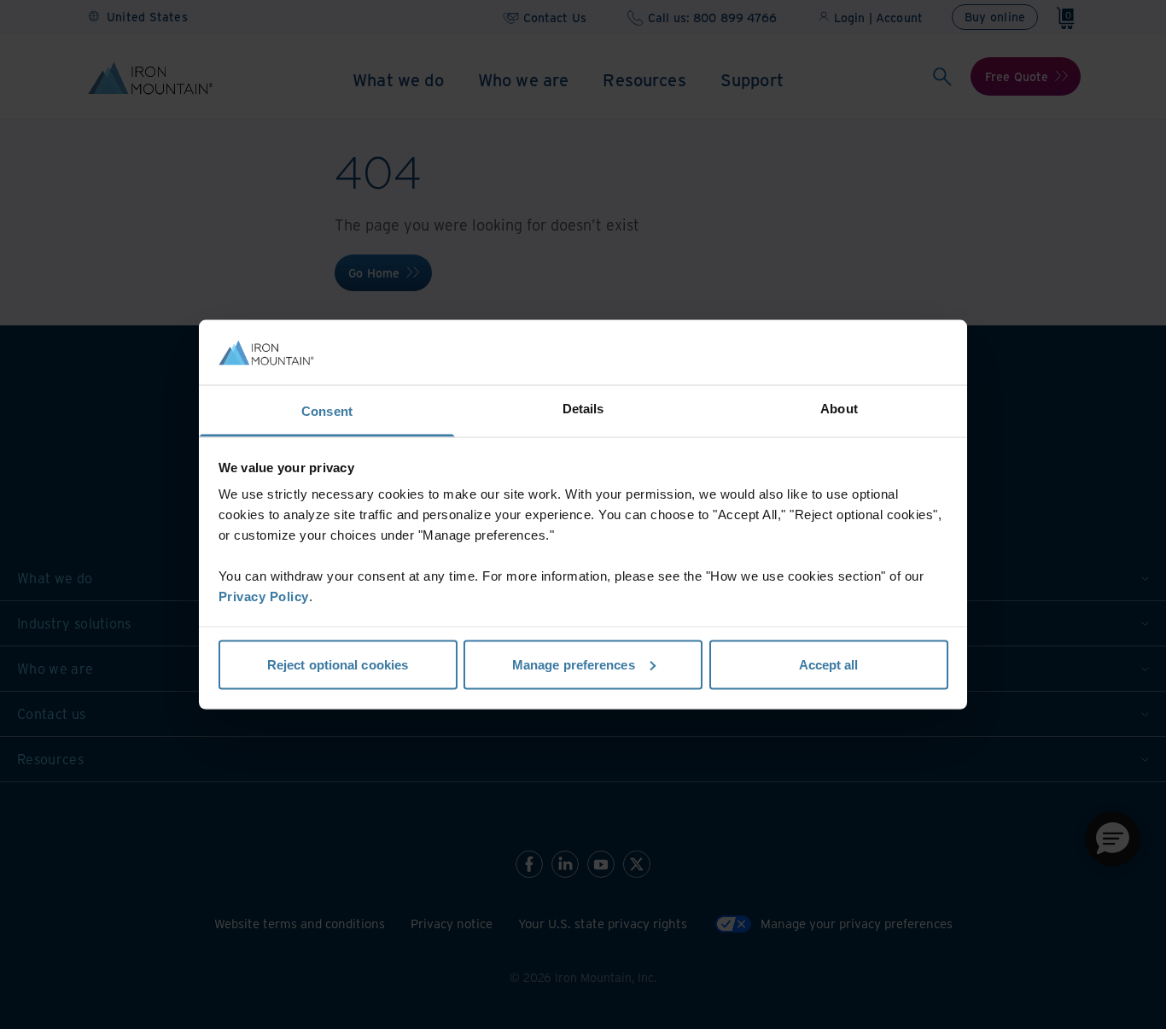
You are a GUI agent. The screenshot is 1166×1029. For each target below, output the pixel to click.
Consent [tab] (327, 411)
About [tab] (839, 408)
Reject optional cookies (337, 664)
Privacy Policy (264, 596)
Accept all (829, 664)
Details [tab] (583, 408)
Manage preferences (573, 664)
